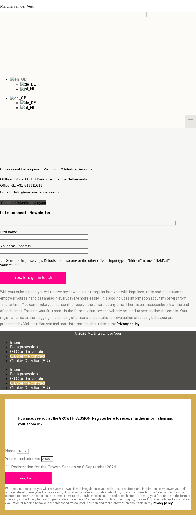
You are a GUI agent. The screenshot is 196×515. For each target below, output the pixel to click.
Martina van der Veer (17, 6)
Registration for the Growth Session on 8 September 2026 (63, 467)
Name (11, 451)
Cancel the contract (27, 356)
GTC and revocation (28, 351)
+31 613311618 (29, 185)
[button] (98, 121)
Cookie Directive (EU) (30, 361)
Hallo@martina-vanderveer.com (38, 192)
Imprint (16, 342)
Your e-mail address (23, 458)
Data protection (24, 347)
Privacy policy (127, 324)
